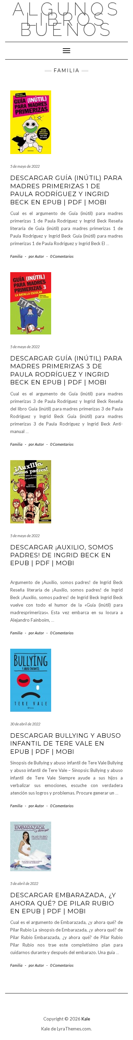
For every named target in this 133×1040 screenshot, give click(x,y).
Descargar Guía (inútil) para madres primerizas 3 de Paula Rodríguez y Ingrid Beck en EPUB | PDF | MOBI (66, 370)
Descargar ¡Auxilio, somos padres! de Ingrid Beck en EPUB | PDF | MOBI (62, 555)
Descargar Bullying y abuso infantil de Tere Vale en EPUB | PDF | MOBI (65, 744)
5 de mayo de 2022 (25, 166)
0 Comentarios (61, 256)
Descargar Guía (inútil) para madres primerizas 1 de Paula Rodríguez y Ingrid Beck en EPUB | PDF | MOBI (66, 190)
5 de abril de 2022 (24, 883)
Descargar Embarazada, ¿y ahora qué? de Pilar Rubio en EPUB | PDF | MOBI (63, 903)
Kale (86, 1019)
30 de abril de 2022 (25, 724)
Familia (16, 256)
